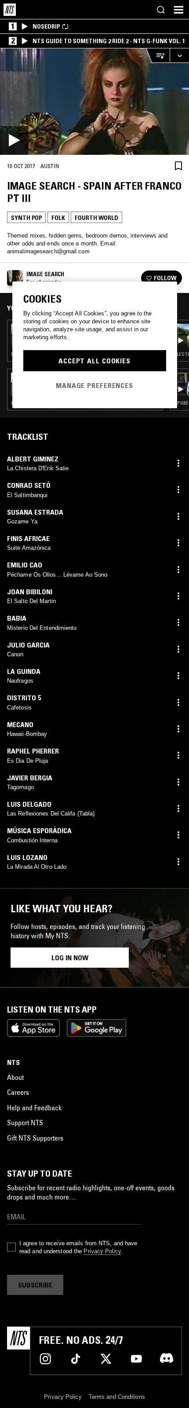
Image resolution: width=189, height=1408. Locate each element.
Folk (58, 218)
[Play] (94, 101)
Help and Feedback (34, 1107)
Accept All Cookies (94, 360)
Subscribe (35, 1284)
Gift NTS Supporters (35, 1138)
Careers (18, 1092)
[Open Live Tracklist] (158, 55)
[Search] (161, 10)
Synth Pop (26, 218)
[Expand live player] (179, 55)
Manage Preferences (94, 385)
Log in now (69, 957)
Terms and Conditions (117, 1396)
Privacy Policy (102, 1251)
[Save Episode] (178, 165)
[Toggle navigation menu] (178, 10)
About (15, 1077)
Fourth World (96, 218)
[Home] (10, 10)
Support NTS (25, 1122)
